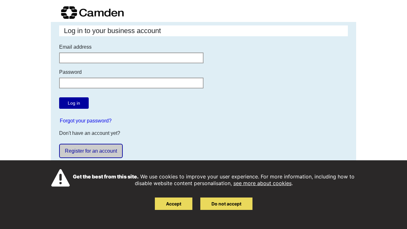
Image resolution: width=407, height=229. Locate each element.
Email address (75, 47)
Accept (173, 203)
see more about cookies (262, 183)
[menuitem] (85, 120)
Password (70, 72)
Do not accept (226, 203)
